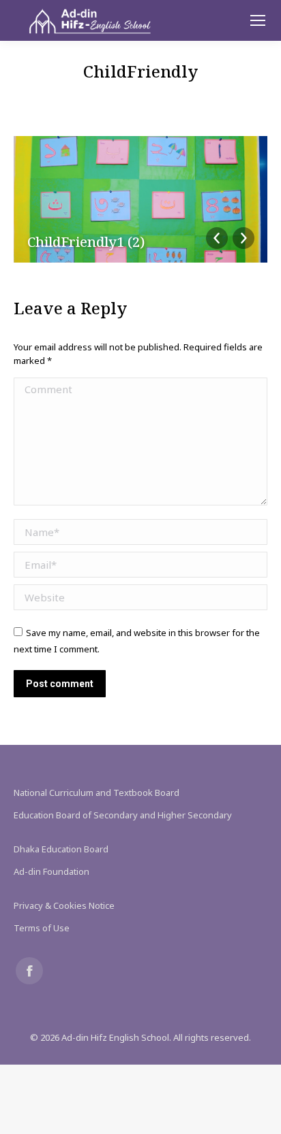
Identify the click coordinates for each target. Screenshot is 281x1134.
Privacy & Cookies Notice (64, 905)
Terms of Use (42, 928)
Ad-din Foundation (51, 871)
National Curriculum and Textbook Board (96, 792)
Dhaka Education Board (61, 849)
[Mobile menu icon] (257, 20)
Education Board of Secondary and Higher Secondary (123, 815)
